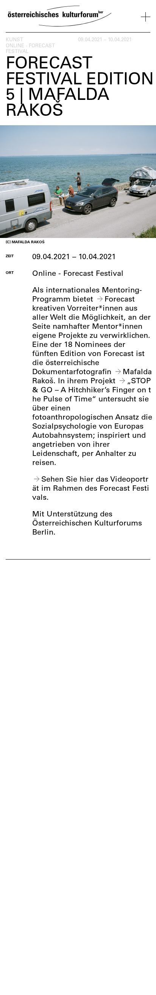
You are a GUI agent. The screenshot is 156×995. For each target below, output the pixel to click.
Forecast (120, 298)
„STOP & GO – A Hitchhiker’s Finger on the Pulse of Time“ (91, 389)
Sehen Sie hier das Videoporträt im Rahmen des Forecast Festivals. (90, 488)
